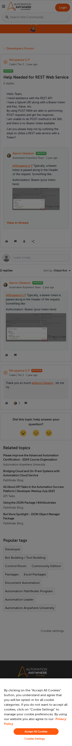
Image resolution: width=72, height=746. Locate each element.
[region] (36, 712)
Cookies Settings (34, 738)
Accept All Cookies (36, 731)
